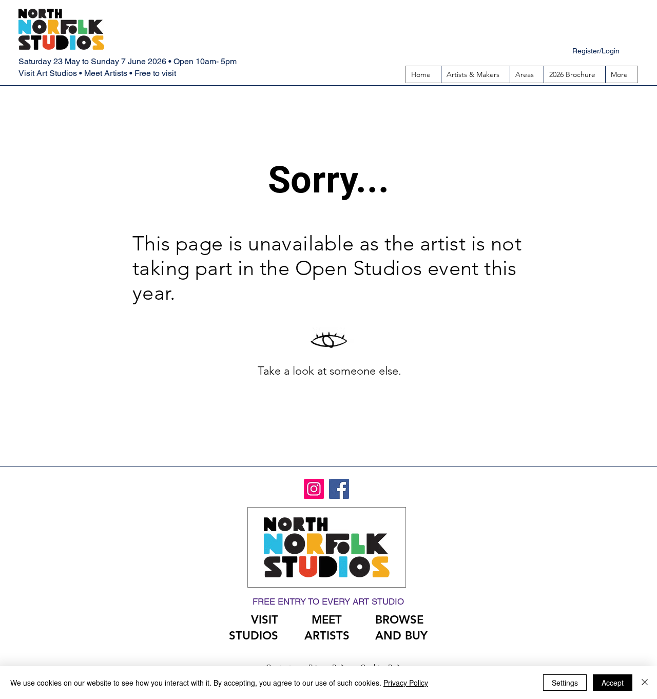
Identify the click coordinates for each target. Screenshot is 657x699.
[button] (527, 74)
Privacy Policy (405, 682)
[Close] (645, 682)
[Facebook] (339, 489)
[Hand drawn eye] (329, 340)
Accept (613, 682)
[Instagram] (314, 489)
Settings (565, 682)
